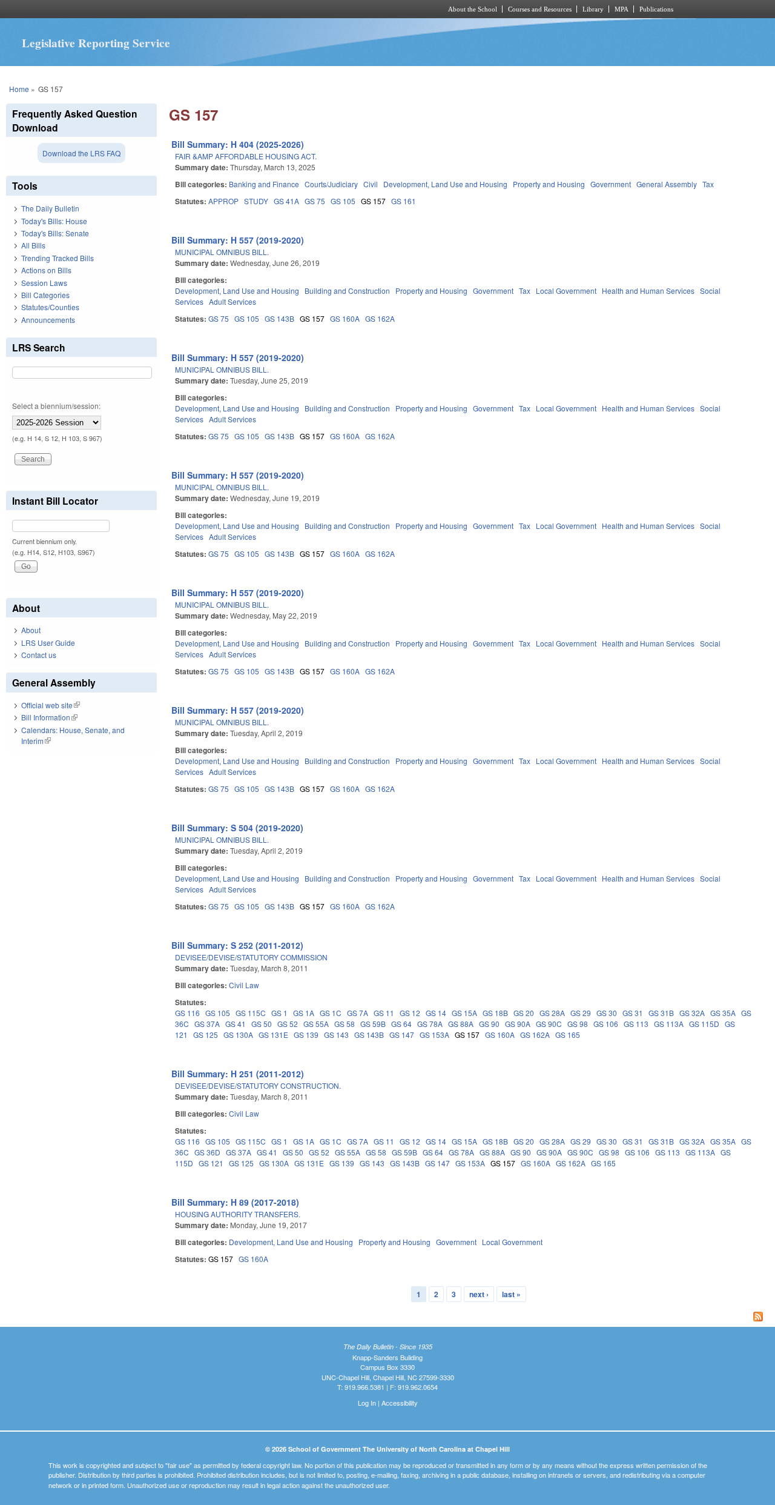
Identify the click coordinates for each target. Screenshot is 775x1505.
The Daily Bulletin (50, 208)
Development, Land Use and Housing (445, 184)
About (31, 630)
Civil (370, 184)
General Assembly (666, 184)
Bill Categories (45, 295)
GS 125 (205, 1034)
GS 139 (306, 1034)
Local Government (566, 290)
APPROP (223, 201)
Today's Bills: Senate (55, 233)
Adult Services (232, 301)
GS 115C (251, 1013)
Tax (708, 184)
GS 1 (279, 1013)
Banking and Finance (264, 184)
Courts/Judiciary (331, 184)
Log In (367, 1402)
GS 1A (303, 1013)
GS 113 (636, 1023)
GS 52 (287, 1023)
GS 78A (430, 1023)
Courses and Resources (540, 9)
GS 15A (464, 1013)
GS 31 (632, 1013)
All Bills (33, 245)
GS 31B (661, 1013)
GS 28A (552, 1013)
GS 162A (380, 318)
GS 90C (549, 1023)
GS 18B (495, 1013)
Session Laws (44, 282)
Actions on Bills (46, 270)
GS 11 (384, 1013)
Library (593, 9)
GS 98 (577, 1023)
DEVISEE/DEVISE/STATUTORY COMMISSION (251, 957)
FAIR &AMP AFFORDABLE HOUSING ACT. (246, 156)
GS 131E (273, 1034)
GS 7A (357, 1013)
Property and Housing (549, 184)
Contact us (38, 655)
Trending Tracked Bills (57, 258)
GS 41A (286, 201)
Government (610, 184)
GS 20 (523, 1013)
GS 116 (187, 1013)
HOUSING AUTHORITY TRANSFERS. (237, 1214)
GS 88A (460, 1023)
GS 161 (403, 201)
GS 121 (211, 1163)
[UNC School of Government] (227, 9)
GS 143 (336, 1034)
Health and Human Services (648, 290)
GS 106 (605, 1023)
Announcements (48, 319)
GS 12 (410, 1013)
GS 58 (344, 1023)
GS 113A (669, 1023)
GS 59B (373, 1023)
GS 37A (207, 1023)
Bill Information (49, 717)
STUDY (256, 201)
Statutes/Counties (50, 307)
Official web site (50, 705)
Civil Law (244, 985)
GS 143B (279, 318)
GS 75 (315, 201)
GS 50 (261, 1023)
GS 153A (434, 1034)
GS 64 (401, 1023)
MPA (621, 9)
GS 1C (330, 1013)
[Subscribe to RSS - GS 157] (469, 1318)
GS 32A (692, 1013)
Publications (656, 9)
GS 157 (373, 201)
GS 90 (489, 1023)
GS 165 (567, 1034)
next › (479, 1294)
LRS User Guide (48, 642)
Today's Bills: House (54, 221)
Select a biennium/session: (56, 405)
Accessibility (399, 1402)
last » (511, 1294)
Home (19, 89)
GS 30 (606, 1013)
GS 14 (436, 1013)
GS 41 (235, 1023)
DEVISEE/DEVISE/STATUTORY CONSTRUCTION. (258, 1085)
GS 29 (580, 1013)
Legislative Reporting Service (96, 43)
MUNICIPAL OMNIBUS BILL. (222, 252)
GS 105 (343, 201)
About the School (472, 9)
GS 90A (517, 1023)
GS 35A (723, 1013)
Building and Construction (347, 290)
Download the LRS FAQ (81, 153)
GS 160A (345, 318)
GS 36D (207, 1152)
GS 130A (238, 1034)
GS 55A (316, 1023)
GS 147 (401, 1034)
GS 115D (704, 1023)
